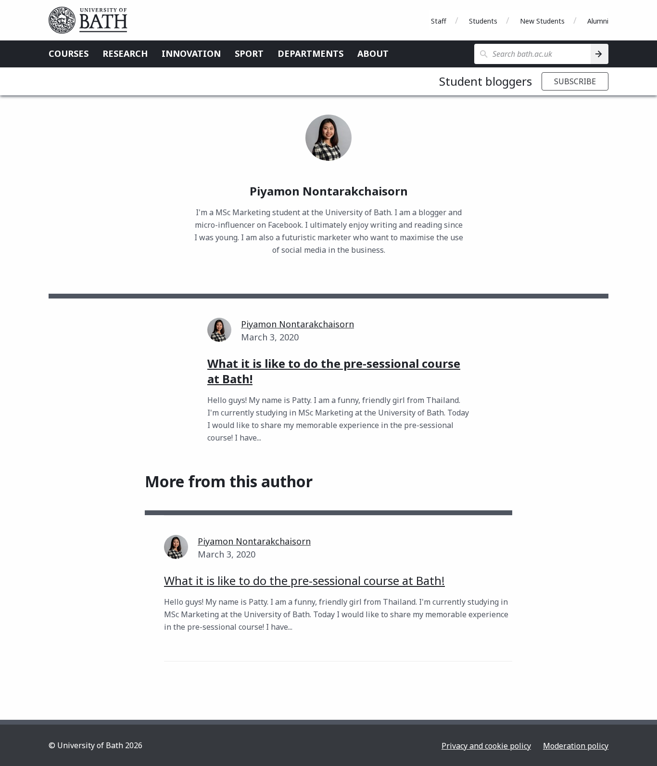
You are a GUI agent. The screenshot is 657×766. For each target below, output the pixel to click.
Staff (438, 21)
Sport (249, 53)
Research (125, 53)
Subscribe (575, 81)
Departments (310, 53)
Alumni (597, 21)
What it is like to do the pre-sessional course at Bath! (304, 580)
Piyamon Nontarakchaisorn (297, 324)
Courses (68, 53)
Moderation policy (575, 745)
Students (483, 21)
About (373, 53)
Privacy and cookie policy (486, 745)
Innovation (191, 53)
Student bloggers (485, 81)
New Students (542, 21)
